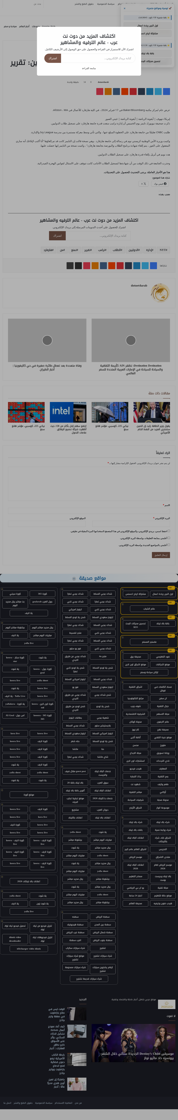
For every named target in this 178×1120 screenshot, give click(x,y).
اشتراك (52, 58)
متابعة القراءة (89, 68)
